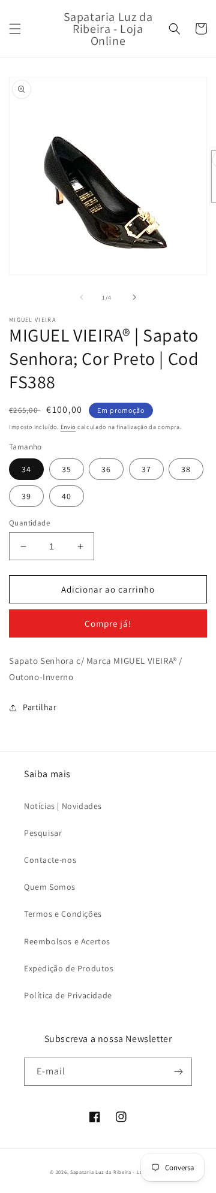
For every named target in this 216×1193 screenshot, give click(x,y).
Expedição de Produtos (69, 968)
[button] (15, 29)
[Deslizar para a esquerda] (81, 297)
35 (66, 469)
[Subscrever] (178, 1072)
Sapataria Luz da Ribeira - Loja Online (118, 1171)
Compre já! (108, 623)
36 (106, 469)
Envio (68, 427)
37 (146, 469)
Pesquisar (43, 832)
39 (26, 496)
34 (26, 469)
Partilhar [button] (39, 707)
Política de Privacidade (68, 995)
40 (66, 496)
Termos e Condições (63, 913)
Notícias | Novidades (63, 806)
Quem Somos (50, 886)
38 (186, 469)
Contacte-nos (50, 859)
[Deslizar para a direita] (134, 297)
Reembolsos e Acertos (67, 941)
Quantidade (29, 523)
